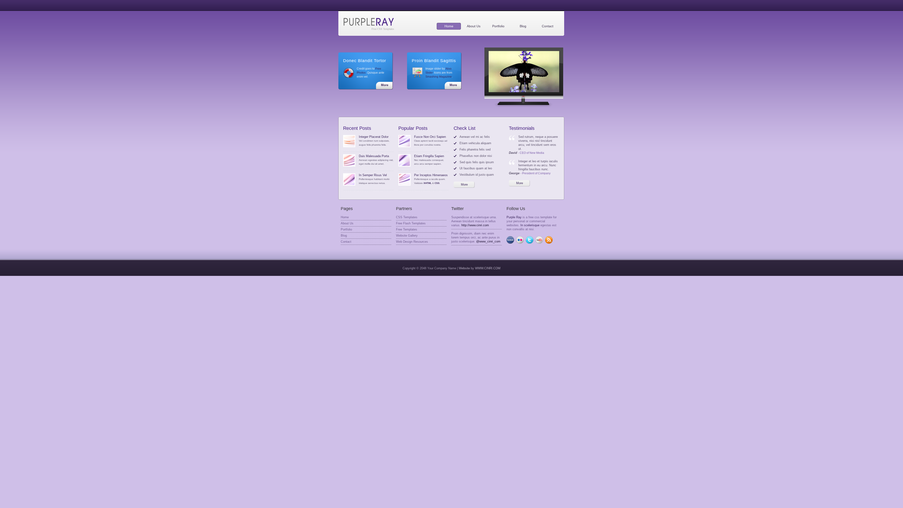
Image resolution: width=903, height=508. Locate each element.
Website (465, 268)
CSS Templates (406, 217)
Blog (523, 26)
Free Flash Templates (411, 223)
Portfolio (498, 26)
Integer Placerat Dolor (373, 137)
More (384, 85)
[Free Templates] (524, 71)
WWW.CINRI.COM (487, 268)
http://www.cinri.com (475, 225)
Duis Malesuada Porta (374, 156)
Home (448, 26)
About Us (473, 26)
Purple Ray (514, 217)
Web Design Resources (412, 241)
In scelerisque (529, 225)
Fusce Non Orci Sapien (430, 137)
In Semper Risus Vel (373, 175)
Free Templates (406, 229)
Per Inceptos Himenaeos (431, 175)
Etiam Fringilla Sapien (429, 156)
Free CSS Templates (383, 29)
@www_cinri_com (488, 241)
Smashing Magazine (438, 76)
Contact (547, 26)
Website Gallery (407, 235)
